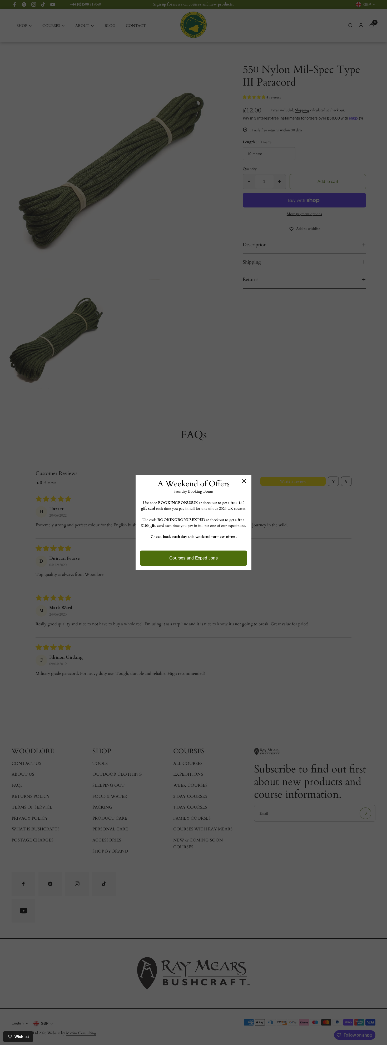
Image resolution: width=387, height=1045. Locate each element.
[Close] (244, 481)
